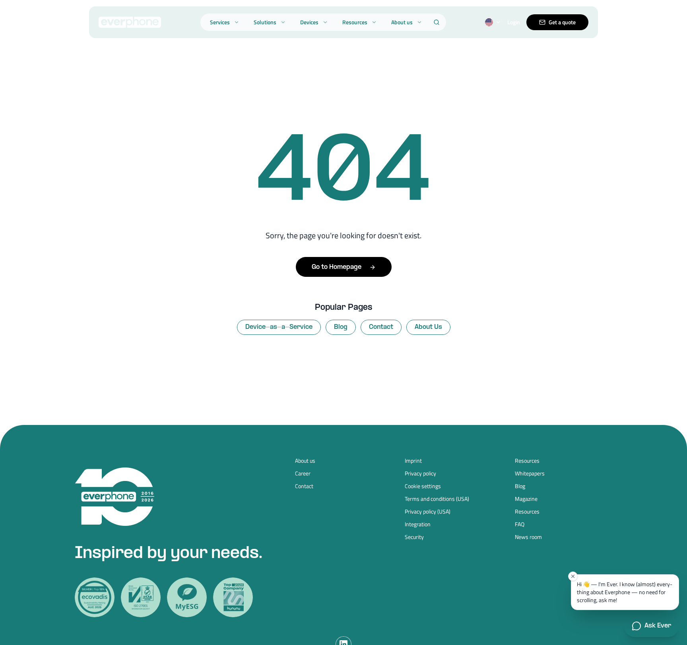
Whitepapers (530, 473)
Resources (354, 22)
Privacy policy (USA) (427, 512)
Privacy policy (420, 473)
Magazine (526, 499)
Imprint (413, 461)
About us (402, 22)
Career (303, 473)
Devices (309, 22)
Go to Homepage (336, 267)
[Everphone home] (130, 22)
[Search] (436, 22)
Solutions (265, 22)
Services (220, 22)
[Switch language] (493, 22)
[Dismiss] (573, 576)
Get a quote (562, 22)
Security (414, 537)
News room (528, 537)
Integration (418, 524)
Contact (381, 327)
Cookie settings (423, 486)
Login (513, 22)
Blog (340, 327)
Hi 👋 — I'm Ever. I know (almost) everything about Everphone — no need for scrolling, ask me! (624, 592)
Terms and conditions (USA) (437, 499)
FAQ (519, 524)
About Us (428, 327)
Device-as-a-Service (278, 327)
